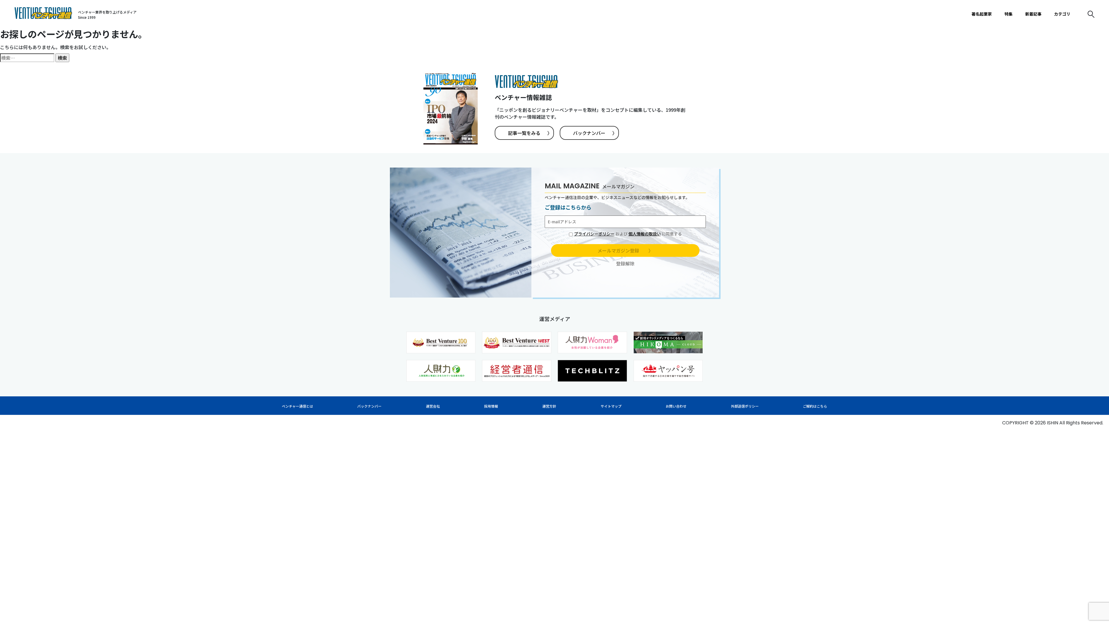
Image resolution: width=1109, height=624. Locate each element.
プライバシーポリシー (594, 234)
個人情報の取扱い (644, 234)
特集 (1008, 14)
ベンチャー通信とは (297, 406)
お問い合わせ (676, 406)
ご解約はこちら (815, 406)
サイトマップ (611, 406)
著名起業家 (982, 14)
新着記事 (1033, 14)
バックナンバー (595, 132)
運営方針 (549, 406)
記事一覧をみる (530, 132)
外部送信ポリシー (745, 406)
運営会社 (433, 406)
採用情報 (491, 406)
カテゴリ (1062, 14)
